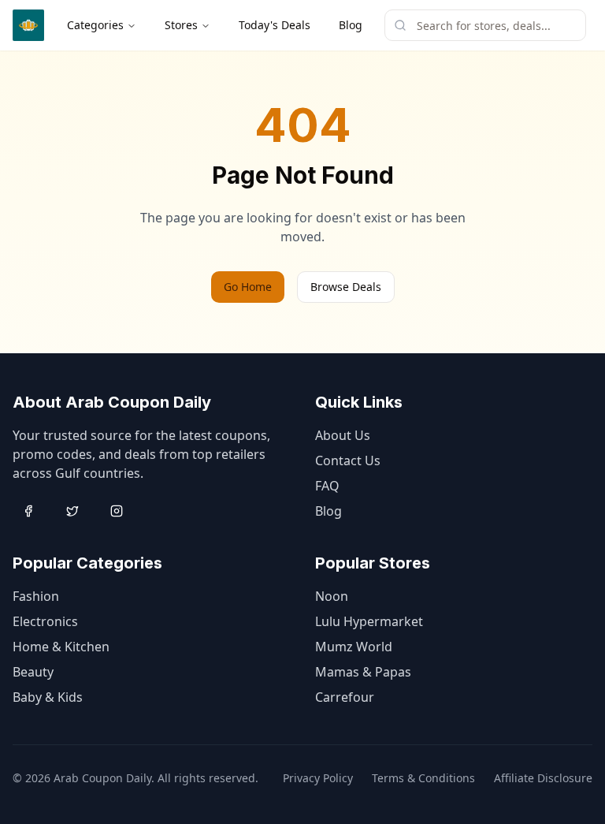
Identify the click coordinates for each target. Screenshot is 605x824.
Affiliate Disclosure (543, 777)
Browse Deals (345, 286)
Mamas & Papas (363, 671)
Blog (350, 24)
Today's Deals (274, 24)
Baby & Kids (48, 697)
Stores (181, 24)
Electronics (45, 621)
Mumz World (353, 646)
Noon (331, 596)
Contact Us (347, 460)
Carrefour (344, 697)
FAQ (327, 485)
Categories (95, 24)
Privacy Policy (318, 777)
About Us (342, 435)
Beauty (33, 671)
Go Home (248, 286)
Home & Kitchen (61, 646)
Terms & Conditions (423, 777)
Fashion (36, 596)
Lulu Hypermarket (369, 621)
